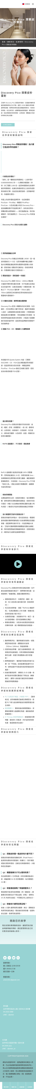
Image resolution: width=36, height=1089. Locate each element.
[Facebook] (5, 957)
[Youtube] (13, 957)
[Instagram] (9, 957)
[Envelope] (18, 957)
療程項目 (10, 42)
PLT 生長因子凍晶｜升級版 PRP (16, 697)
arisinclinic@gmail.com (11, 980)
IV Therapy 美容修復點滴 (14, 717)
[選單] (33, 4)
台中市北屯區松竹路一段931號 (13, 1043)
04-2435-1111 (7, 1046)
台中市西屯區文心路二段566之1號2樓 (16, 1009)
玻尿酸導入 (9, 708)
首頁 (3, 42)
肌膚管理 (19, 42)
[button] (26, 4)
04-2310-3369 (8, 1012)
